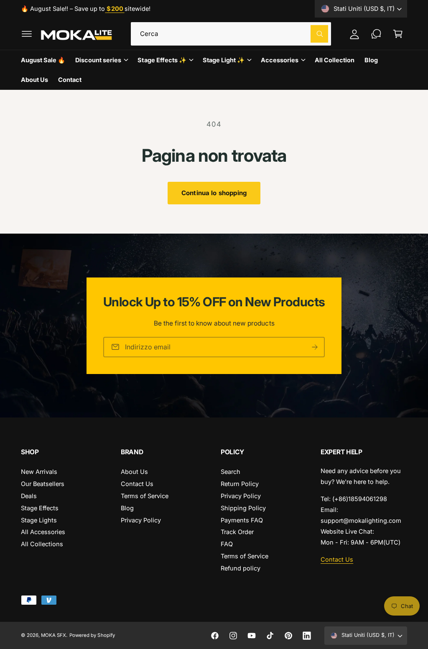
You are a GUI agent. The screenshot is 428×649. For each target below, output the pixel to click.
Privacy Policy (141, 520)
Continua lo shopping (214, 193)
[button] (27, 34)
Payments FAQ (242, 520)
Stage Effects (40, 508)
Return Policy (240, 483)
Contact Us (137, 483)
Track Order (237, 531)
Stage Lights (39, 520)
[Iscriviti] (315, 346)
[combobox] (231, 34)
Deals (29, 495)
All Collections (42, 543)
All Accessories (43, 531)
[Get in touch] (376, 34)
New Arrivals (39, 471)
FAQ (227, 543)
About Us (134, 471)
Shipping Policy (243, 508)
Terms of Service (144, 495)
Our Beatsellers (42, 483)
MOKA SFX (53, 635)
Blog (127, 508)
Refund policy (240, 568)
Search (230, 471)
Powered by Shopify (92, 635)
